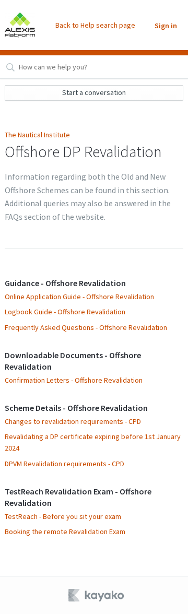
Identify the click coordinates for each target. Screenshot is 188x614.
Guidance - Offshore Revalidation (65, 283)
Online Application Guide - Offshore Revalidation (79, 296)
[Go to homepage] (20, 25)
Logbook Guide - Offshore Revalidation (65, 311)
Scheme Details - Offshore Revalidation (76, 408)
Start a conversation (94, 92)
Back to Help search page (95, 25)
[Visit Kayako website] (97, 595)
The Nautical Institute (37, 134)
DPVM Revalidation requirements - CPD (64, 463)
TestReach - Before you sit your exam (63, 516)
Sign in (166, 25)
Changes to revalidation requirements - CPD (73, 421)
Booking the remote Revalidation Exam (65, 531)
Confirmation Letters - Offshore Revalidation (74, 380)
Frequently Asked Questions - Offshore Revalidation (86, 327)
